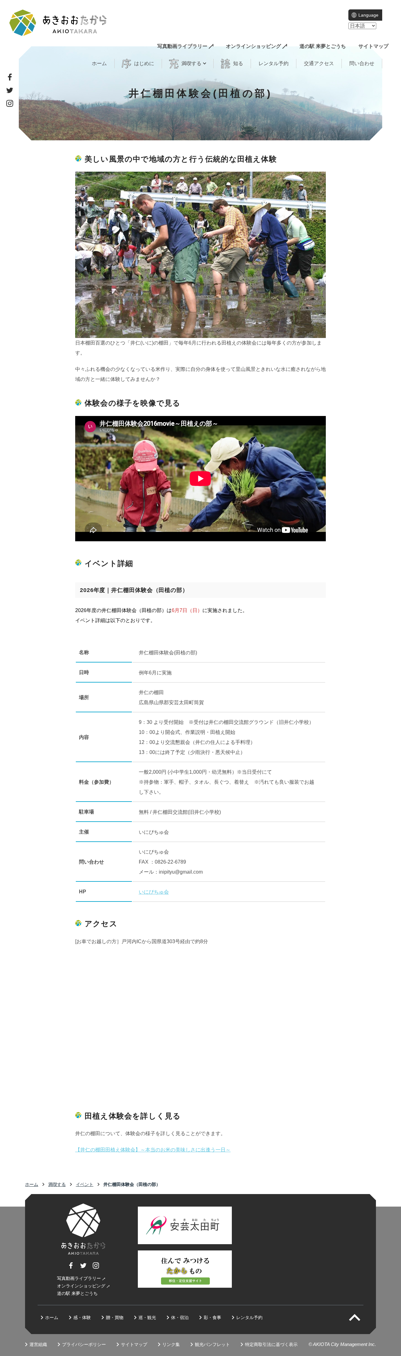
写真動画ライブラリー (182, 46)
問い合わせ (361, 63)
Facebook (9, 77)
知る (238, 63)
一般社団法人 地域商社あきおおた (58, 22)
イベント (84, 1184)
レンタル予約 (273, 63)
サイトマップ (373, 46)
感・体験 (82, 1317)
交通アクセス (319, 63)
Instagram (9, 103)
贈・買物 (114, 1317)
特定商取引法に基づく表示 (271, 1344)
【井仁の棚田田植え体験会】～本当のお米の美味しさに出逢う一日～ (153, 1149)
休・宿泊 (180, 1317)
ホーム (99, 63)
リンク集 (171, 1344)
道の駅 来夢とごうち (322, 46)
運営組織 (38, 1344)
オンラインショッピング (253, 46)
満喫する (57, 1184)
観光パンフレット (212, 1344)
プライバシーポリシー (84, 1344)
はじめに (144, 63)
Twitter (9, 90)
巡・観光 (147, 1317)
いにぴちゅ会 (154, 892)
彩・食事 (212, 1317)
